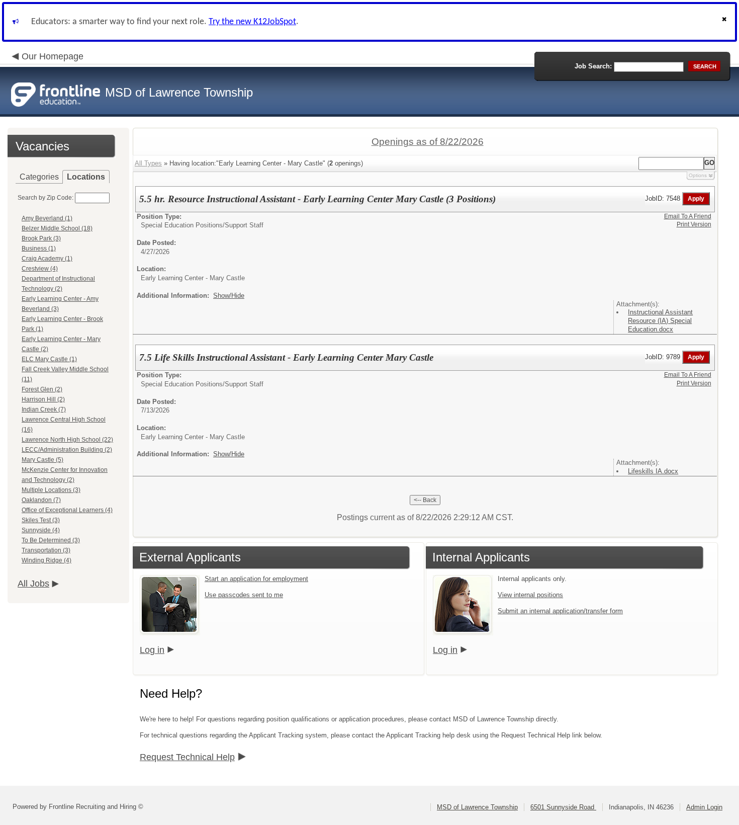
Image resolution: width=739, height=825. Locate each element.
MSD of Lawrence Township (477, 807)
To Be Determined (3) (51, 540)
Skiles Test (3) (41, 520)
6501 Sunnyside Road (563, 807)
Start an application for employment (256, 579)
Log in (152, 649)
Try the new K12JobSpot (252, 22)
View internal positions (530, 595)
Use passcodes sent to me (244, 595)
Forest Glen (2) (42, 389)
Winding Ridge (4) (46, 560)
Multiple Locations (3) (51, 489)
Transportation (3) (46, 550)
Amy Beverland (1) (47, 218)
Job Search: (593, 66)
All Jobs (33, 584)
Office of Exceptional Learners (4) (67, 510)
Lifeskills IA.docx (653, 471)
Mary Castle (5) (42, 459)
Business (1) (39, 248)
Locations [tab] (86, 177)
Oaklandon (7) (41, 500)
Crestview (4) (40, 268)
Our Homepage (52, 56)
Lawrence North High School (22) (67, 439)
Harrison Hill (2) (43, 399)
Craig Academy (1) (47, 258)
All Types (148, 163)
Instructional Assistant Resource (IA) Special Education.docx (660, 320)
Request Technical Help (187, 757)
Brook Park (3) (41, 238)
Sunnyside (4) (41, 530)
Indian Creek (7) (44, 409)
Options (698, 175)
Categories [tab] (39, 177)
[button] (725, 22)
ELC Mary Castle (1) (49, 359)
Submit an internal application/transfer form (560, 611)
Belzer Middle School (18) (57, 228)
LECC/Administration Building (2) (67, 449)
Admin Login (704, 807)
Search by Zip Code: (45, 197)
